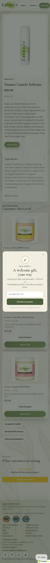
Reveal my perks (25, 301)
